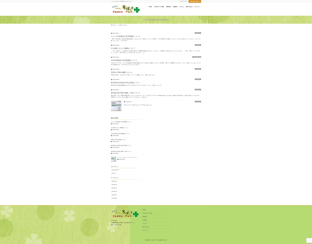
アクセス (144, 223)
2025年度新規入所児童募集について (124, 60)
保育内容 (144, 216)
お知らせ (198, 33)
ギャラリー (145, 230)
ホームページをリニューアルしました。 (138, 105)
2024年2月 (114, 191)
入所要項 (144, 220)
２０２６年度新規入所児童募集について (125, 36)
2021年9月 (114, 198)
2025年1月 (114, 188)
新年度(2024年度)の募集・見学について (125, 93)
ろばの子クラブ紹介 (147, 213)
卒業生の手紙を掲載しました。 (122, 72)
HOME (144, 209)
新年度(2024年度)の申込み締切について (125, 83)
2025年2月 (114, 184)
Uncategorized (196, 57)
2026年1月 (114, 181)
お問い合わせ (195, 1)
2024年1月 (114, 194)
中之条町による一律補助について (123, 48)
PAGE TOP (303, 235)
